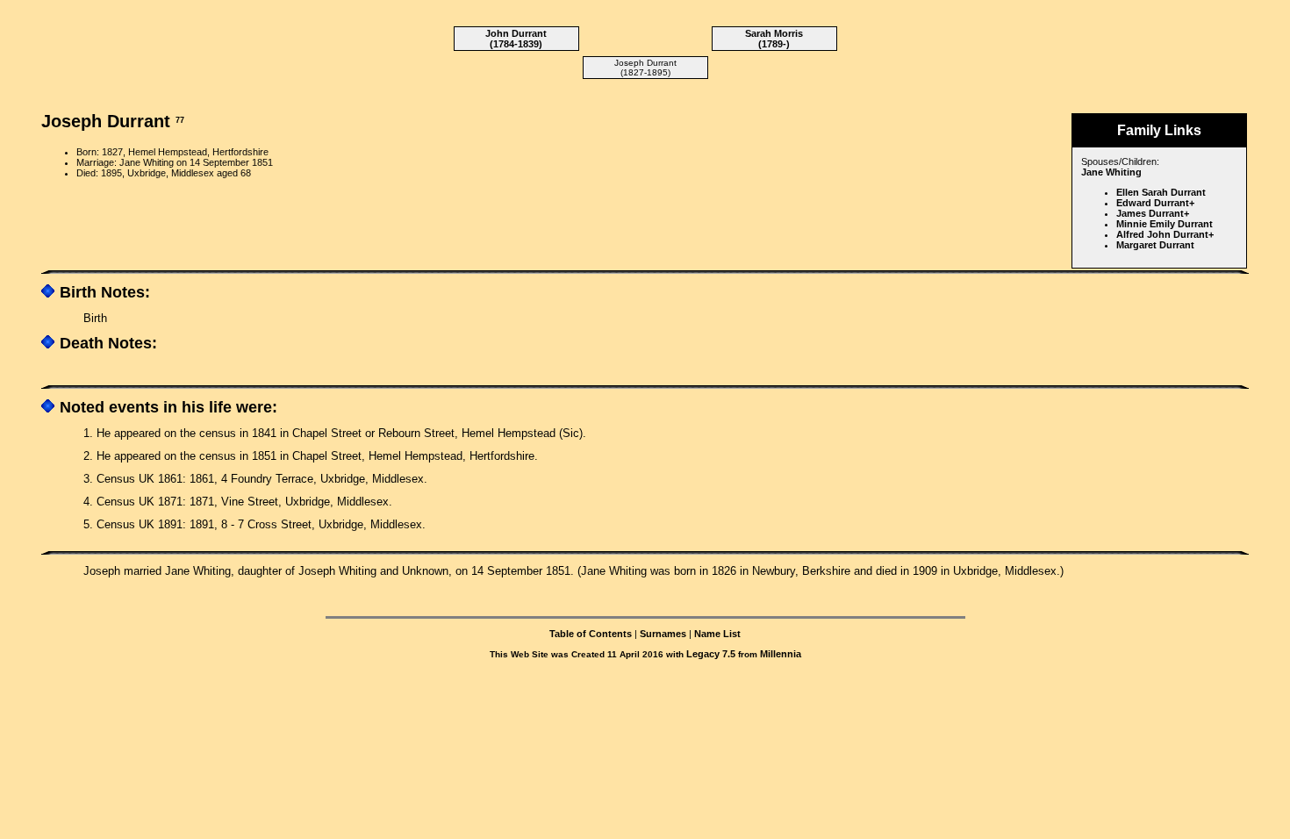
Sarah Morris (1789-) (774, 38)
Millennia (780, 654)
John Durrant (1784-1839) (516, 38)
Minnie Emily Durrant (1164, 224)
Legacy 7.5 (710, 654)
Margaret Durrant (1155, 245)
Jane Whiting (1111, 172)
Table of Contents (590, 633)
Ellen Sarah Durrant (1161, 192)
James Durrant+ (1152, 213)
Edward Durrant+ (1155, 202)
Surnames (663, 633)
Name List (717, 633)
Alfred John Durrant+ (1165, 234)
